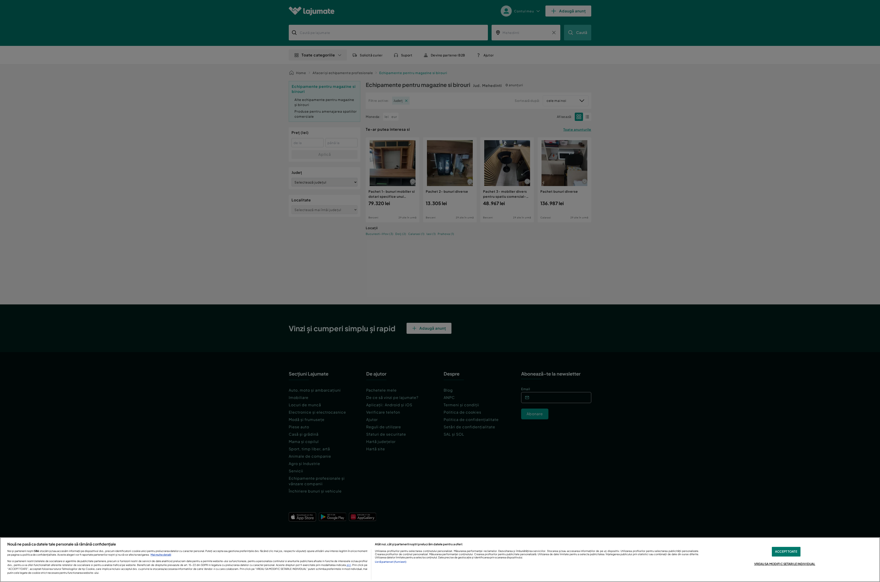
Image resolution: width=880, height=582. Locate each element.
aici (348, 565)
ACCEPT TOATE (786, 551)
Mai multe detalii (161, 554)
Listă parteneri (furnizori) (390, 561)
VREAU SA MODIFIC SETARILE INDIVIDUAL (784, 564)
